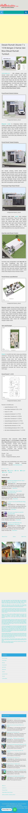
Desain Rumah (5, 468)
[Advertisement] (14, 29)
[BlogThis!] (4, 475)
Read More (15, 488)
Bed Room (4, 667)
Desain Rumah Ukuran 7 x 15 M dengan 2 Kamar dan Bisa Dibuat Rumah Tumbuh (13, 49)
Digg (11, 472)
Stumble (5, 472)
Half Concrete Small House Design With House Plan (16, 744)
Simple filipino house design (7, 792)
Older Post (23, 536)
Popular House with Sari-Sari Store (13, 732)
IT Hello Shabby (8, 806)
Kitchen (3, 662)
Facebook (11, 470)
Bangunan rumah (6, 124)
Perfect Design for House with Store (13, 718)
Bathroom (4, 669)
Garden (3, 671)
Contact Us (4, 787)
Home (14, 536)
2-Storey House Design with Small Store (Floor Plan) (16, 770)
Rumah (3, 354)
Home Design (4, 658)
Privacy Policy (4, 790)
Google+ (23, 470)
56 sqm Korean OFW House (11, 559)
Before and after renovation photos (8, 794)
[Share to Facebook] (6, 475)
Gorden (3, 676)
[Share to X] (5, 475)
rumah (16, 216)
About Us (4, 785)
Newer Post (4, 536)
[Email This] (3, 475)
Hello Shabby (19, 805)
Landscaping (4, 678)
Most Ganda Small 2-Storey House (13, 757)
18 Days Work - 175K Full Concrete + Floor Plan (15, 738)
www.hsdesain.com (17, 465)
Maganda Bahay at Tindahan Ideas (13, 763)
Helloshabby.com (6, 73)
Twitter (17, 470)
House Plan (4, 660)
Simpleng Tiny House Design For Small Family (15, 776)
